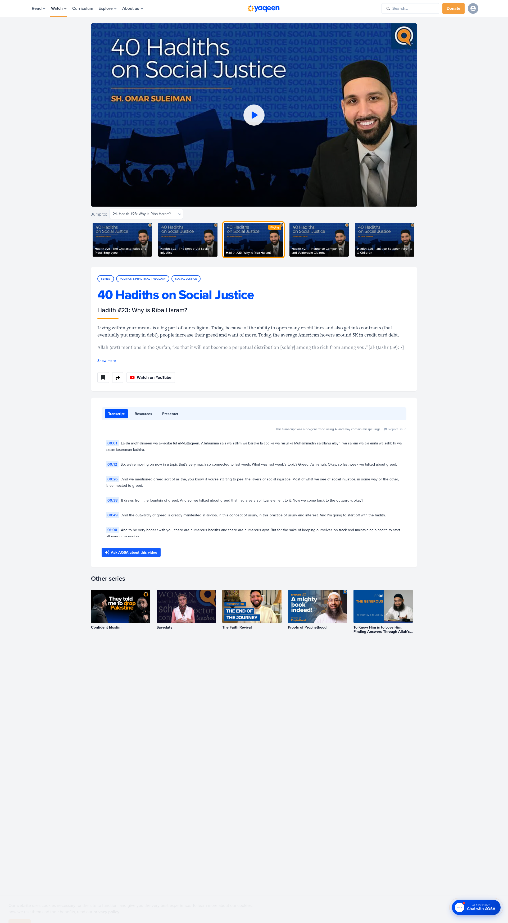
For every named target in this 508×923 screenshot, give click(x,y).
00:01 (112, 443)
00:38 (112, 500)
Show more (106, 360)
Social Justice (186, 279)
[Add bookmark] (103, 377)
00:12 (112, 464)
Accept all (20, 911)
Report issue (397, 429)
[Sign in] (473, 8)
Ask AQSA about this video (134, 552)
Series (105, 279)
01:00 (112, 530)
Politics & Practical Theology (143, 279)
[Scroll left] (91, 239)
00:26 (112, 479)
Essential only (47, 911)
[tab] (116, 413)
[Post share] (117, 377)
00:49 (112, 515)
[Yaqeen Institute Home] (263, 8)
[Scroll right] (417, 239)
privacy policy (106, 899)
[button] (254, 115)
